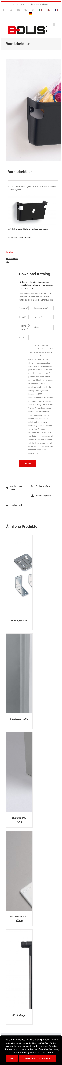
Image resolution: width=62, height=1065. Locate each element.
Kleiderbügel (19, 1015)
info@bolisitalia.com (40, 4)
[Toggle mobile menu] (54, 24)
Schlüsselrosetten (19, 719)
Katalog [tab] (9, 252)
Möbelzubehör (24, 238)
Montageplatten (19, 620)
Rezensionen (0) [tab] (12, 260)
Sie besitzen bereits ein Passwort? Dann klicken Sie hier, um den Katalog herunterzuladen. (36, 285)
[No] (58, 1050)
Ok (11, 1058)
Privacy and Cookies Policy (38, 1058)
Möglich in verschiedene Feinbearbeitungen (28, 229)
